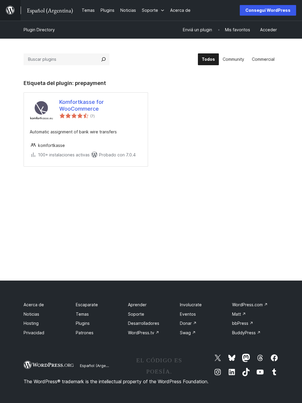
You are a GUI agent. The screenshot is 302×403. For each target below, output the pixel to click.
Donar (188, 323)
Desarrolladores (143, 323)
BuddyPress (246, 332)
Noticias (31, 314)
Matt (239, 314)
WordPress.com (250, 304)
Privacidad (34, 332)
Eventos (188, 314)
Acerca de (34, 304)
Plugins (83, 323)
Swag (188, 332)
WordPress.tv (143, 332)
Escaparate (87, 304)
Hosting (31, 323)
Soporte (136, 314)
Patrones (84, 332)
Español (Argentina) (98, 365)
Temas (82, 314)
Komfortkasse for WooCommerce (81, 105)
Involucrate (191, 304)
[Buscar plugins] (103, 59)
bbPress (242, 323)
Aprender (137, 304)
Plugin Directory (39, 29)
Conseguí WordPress (267, 10)
